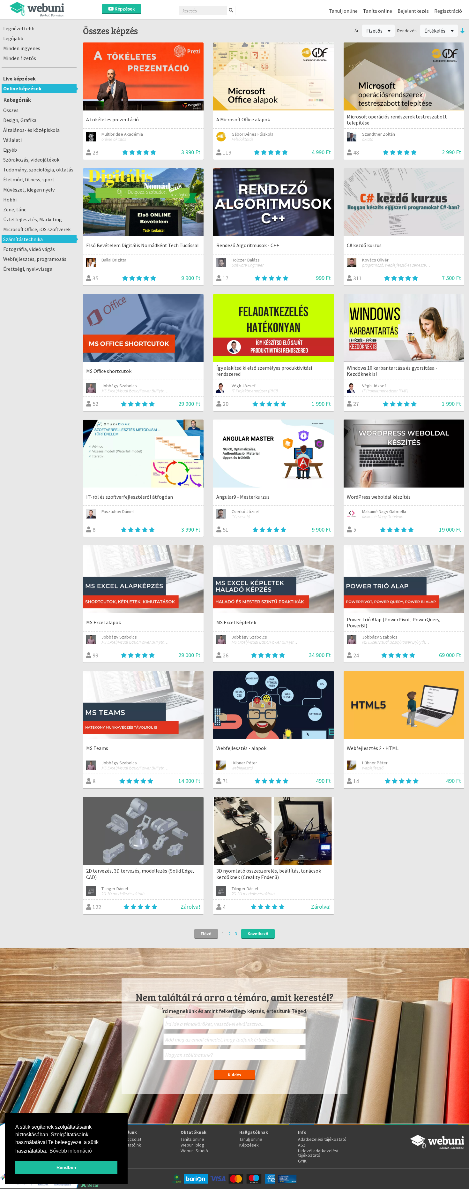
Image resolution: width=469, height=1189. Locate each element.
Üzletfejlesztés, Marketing (32, 219)
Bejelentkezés (413, 11)
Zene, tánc (14, 209)
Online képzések (22, 88)
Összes (11, 110)
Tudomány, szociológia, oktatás (38, 169)
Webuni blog (192, 1145)
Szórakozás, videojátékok (31, 159)
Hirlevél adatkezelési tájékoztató (318, 1153)
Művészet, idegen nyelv (29, 189)
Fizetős (374, 30)
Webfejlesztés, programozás (34, 259)
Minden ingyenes (21, 48)
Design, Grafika (19, 120)
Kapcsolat (131, 1139)
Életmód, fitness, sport (29, 179)
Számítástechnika (23, 239)
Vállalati (12, 140)
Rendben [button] (66, 1167)
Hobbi (10, 199)
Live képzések (19, 78)
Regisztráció (448, 11)
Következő (258, 933)
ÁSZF (303, 1145)
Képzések (124, 9)
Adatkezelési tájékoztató (322, 1139)
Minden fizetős (19, 58)
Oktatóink (131, 1145)
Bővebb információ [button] (70, 1151)
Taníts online (377, 11)
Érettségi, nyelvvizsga (27, 269)
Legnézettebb (18, 28)
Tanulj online (343, 11)
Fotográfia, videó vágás (29, 249)
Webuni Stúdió (194, 1151)
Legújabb (13, 38)
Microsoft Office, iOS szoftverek (37, 229)
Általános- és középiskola (31, 130)
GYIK (302, 1161)
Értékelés (435, 30)
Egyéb (10, 150)
